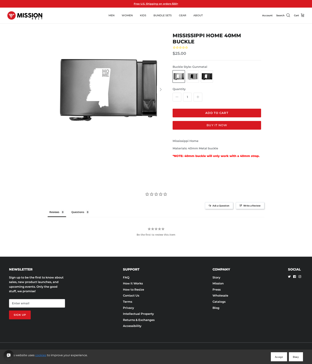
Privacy (128, 308)
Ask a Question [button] (221, 205)
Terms (127, 301)
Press (217, 289)
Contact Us (131, 295)
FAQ (126, 277)
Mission (218, 283)
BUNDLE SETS (162, 15)
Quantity (179, 89)
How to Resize (133, 289)
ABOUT (198, 15)
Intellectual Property (138, 314)
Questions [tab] (77, 212)
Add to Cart (216, 113)
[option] (108, 89)
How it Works (133, 283)
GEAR (182, 15)
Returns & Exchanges (139, 320)
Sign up (20, 314)
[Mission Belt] (24, 15)
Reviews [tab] (54, 212)
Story (216, 277)
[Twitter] (289, 276)
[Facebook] (294, 276)
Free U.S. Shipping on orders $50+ (156, 3)
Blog (216, 308)
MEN (111, 15)
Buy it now (217, 125)
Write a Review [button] (252, 205)
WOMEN (127, 15)
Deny (296, 357)
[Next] (161, 89)
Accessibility (132, 326)
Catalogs (219, 301)
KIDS (143, 15)
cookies (40, 355)
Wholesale (220, 295)
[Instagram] (299, 276)
